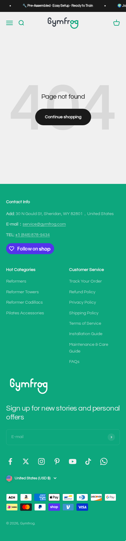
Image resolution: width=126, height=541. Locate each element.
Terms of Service (85, 323)
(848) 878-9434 (32, 235)
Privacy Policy (82, 302)
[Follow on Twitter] (26, 461)
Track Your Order (85, 281)
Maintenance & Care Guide (88, 347)
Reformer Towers (22, 292)
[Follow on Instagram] (41, 461)
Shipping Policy (83, 313)
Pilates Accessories (25, 313)
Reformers (16, 281)
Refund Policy (82, 292)
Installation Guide (85, 334)
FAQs (74, 362)
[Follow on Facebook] (10, 461)
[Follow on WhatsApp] (104, 461)
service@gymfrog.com (44, 224)
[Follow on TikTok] (88, 461)
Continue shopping (63, 117)
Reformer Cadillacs (24, 302)
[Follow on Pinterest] (57, 461)
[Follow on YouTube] (73, 461)
